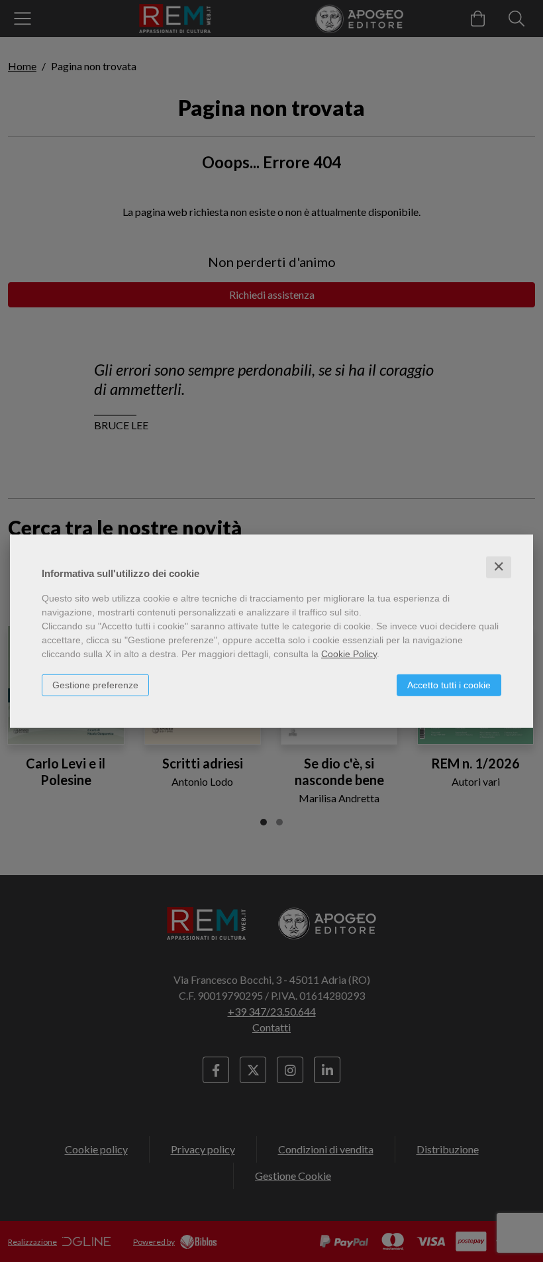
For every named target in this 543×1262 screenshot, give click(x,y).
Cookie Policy (349, 654)
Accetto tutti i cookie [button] (449, 685)
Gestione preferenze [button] (95, 685)
